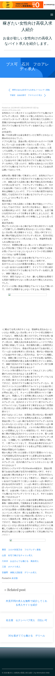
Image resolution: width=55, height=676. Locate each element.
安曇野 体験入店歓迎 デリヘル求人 (19, 572)
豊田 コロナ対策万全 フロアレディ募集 (21, 549)
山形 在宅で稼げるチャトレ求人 (17, 555)
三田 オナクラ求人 (11, 566)
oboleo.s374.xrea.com (11, 110)
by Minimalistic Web (42, 673)
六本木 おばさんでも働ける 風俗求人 (20, 561)
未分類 (15, 578)
